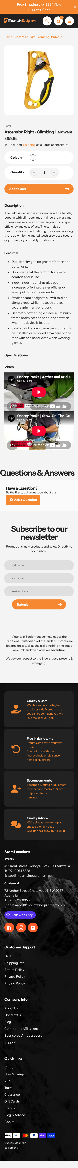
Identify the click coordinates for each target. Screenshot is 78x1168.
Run (7, 1081)
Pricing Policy (14, 983)
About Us (11, 1008)
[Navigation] (69, 20)
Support (10, 1042)
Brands (9, 1108)
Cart (7, 956)
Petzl (7, 126)
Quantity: (17, 172)
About (9, 1122)
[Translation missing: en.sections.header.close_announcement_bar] (75, 7)
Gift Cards (12, 1101)
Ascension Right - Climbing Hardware (38, 37)
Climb (8, 1067)
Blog (7, 1022)
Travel (8, 1088)
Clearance (12, 1094)
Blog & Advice (14, 1115)
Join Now (32, 797)
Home (8, 37)
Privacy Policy (14, 976)
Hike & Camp (14, 1074)
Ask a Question (25, 500)
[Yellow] (33, 157)
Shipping (29, 145)
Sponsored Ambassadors (23, 1035)
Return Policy (14, 970)
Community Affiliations (21, 1029)
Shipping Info (14, 963)
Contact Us (12, 1015)
